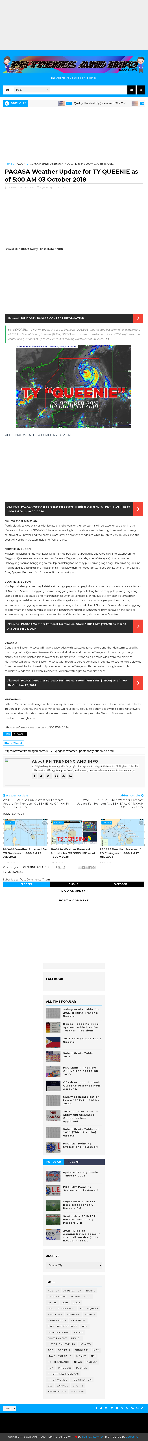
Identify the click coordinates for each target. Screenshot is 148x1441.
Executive (78, 1320)
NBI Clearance (59, 1362)
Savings (63, 1385)
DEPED (52, 1302)
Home (8, 163)
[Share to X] (87, 867)
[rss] (127, 1408)
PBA (51, 1368)
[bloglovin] (117, 1408)
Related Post (13, 814)
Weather (77, 1391)
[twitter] (101, 1408)
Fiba (85, 1326)
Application (72, 1290)
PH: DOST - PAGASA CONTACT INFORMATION (52, 318)
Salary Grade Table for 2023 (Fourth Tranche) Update (81, 1012)
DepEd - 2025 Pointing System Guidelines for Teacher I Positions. (81, 1027)
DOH (65, 1302)
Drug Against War (61, 1308)
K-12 (96, 1350)
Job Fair (64, 1350)
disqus (73, 884)
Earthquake (89, 1308)
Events (90, 1314)
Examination (57, 1320)
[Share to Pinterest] (93, 867)
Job (50, 1350)
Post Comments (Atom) (35, 879)
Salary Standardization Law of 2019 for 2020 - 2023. (81, 1100)
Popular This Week (53, 1162)
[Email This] (80, 867)
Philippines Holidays (63, 1373)
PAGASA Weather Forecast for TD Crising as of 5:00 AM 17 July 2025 (122, 853)
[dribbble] (122, 1408)
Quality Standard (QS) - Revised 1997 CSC (82, 103)
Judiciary (82, 1350)
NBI (93, 1356)
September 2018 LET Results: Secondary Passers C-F (79, 1204)
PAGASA (20, 163)
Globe (79, 1332)
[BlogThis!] (83, 867)
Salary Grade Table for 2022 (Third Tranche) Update (81, 1132)
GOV (124, 103)
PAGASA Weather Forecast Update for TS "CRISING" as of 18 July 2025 (73, 853)
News (78, 1362)
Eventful (73, 1314)
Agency (53, 1290)
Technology (57, 1391)
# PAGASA (19, 733)
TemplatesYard (92, 1436)
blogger (26, 884)
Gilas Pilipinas (59, 1332)
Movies (81, 1356)
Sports (78, 1385)
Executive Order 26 (62, 1326)
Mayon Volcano (60, 1356)
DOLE (76, 1302)
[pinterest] (112, 1408)
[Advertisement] (74, 25)
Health (76, 1338)
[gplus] (106, 1408)
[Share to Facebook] (90, 867)
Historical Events (61, 1344)
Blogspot (133, 1436)
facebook (120, 884)
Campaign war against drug (69, 1296)
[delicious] (142, 1408)
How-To (85, 1344)
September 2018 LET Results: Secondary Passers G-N (79, 1219)
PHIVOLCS (65, 1368)
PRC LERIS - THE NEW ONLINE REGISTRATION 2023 (80, 1071)
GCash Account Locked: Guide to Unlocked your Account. (82, 1085)
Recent (74, 1162)
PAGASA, (62, 187)
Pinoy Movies (57, 1379)
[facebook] (96, 1408)
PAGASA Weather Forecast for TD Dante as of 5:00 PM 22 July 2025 (25, 853)
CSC (51, 103)
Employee (55, 1314)
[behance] (132, 1408)
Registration (82, 1379)
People (81, 1368)
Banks (90, 1290)
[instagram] (137, 1408)
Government (57, 1338)
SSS (50, 1385)
